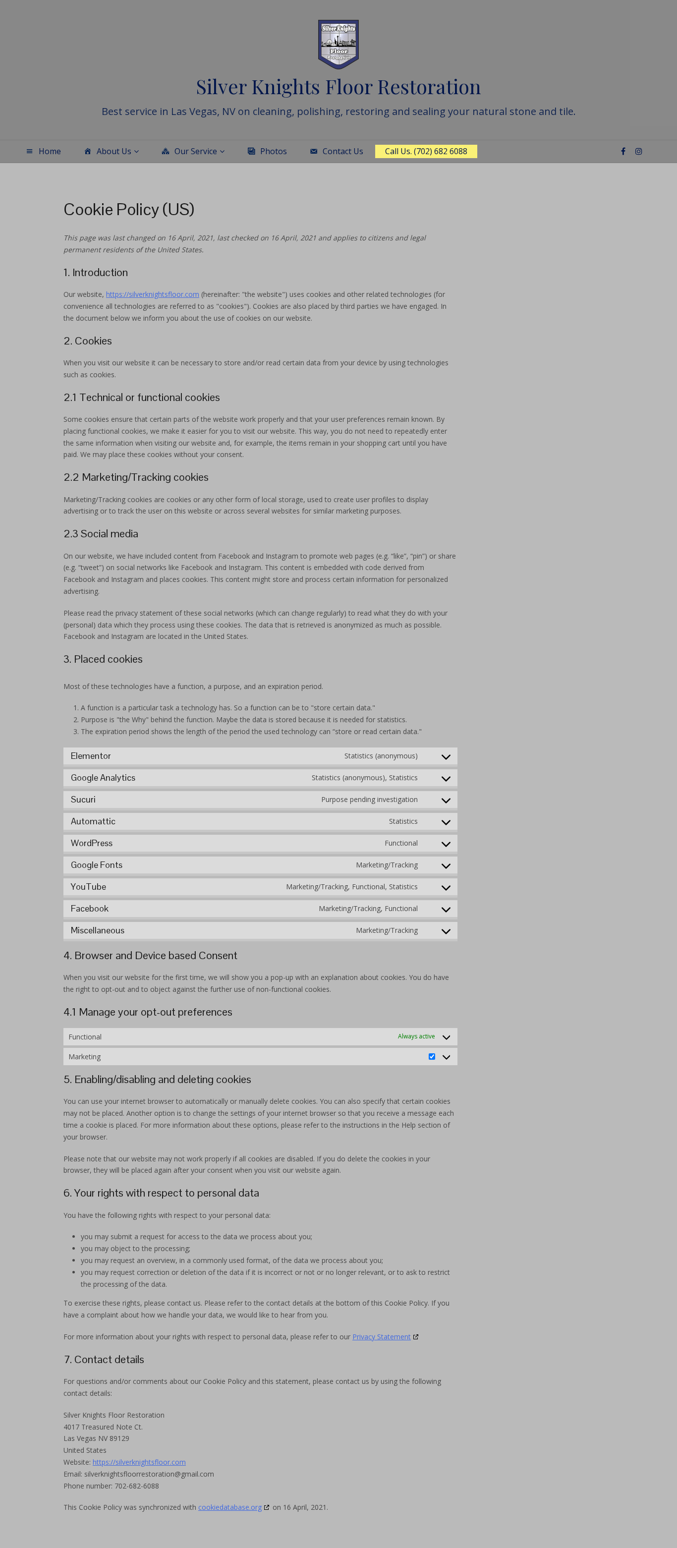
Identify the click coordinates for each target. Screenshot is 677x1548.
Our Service (195, 151)
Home (50, 151)
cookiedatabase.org (230, 1507)
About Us (114, 151)
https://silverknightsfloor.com (152, 294)
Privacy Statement (381, 1336)
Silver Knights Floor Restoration (338, 86)
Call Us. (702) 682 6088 (426, 151)
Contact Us (343, 151)
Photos (273, 151)
